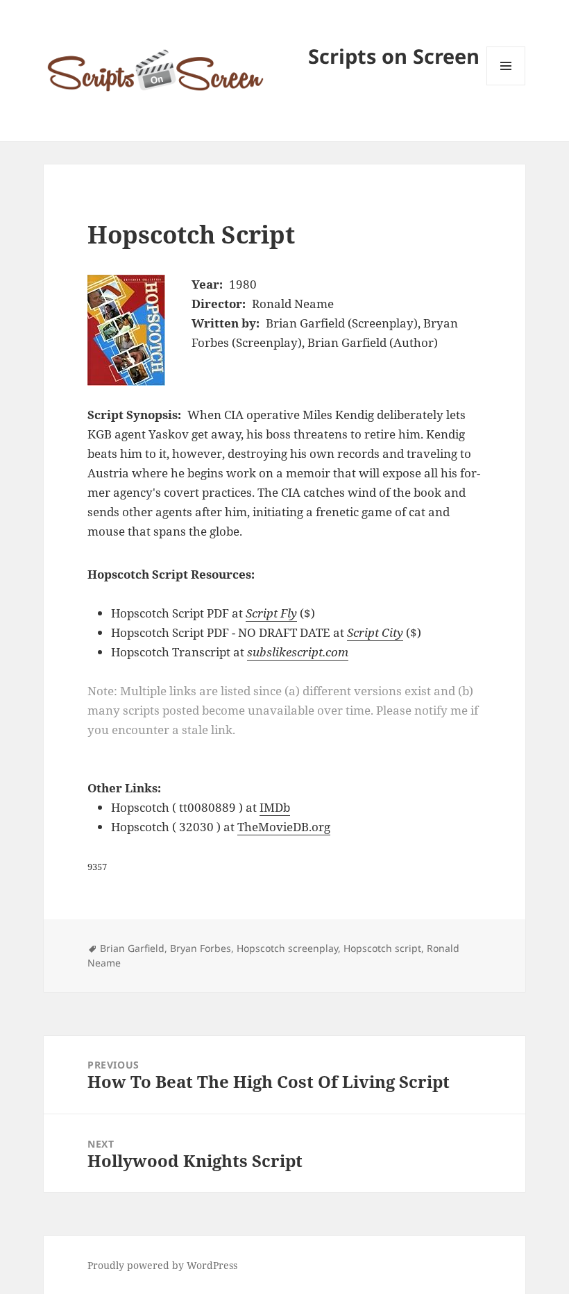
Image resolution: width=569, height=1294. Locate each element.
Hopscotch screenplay (287, 948)
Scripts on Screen (393, 55)
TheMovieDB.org (283, 827)
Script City (375, 632)
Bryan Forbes (200, 948)
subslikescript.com (297, 652)
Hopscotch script (382, 948)
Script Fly (271, 613)
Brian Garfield (132, 948)
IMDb (275, 807)
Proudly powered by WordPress (162, 1265)
